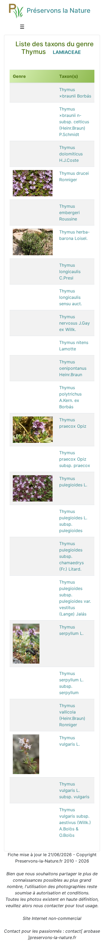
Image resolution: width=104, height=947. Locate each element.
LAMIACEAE (67, 52)
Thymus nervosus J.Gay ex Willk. (74, 323)
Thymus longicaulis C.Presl (70, 271)
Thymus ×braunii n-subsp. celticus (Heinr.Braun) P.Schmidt (74, 121)
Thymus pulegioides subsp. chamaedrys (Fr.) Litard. (71, 556)
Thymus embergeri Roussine (69, 212)
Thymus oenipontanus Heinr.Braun (72, 368)
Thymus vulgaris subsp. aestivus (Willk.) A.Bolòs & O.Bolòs (75, 822)
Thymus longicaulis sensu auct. (70, 297)
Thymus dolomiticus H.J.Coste (71, 154)
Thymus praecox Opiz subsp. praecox (74, 459)
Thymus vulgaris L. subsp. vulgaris (74, 790)
